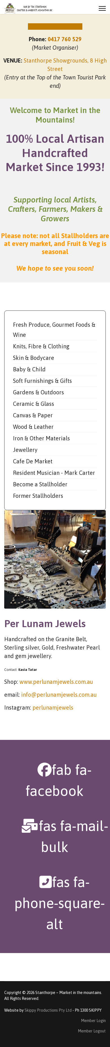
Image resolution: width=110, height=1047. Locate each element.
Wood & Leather (33, 427)
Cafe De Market (32, 461)
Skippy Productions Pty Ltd (48, 1010)
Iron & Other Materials (41, 438)
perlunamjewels (52, 707)
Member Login (93, 1020)
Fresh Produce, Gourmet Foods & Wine (54, 329)
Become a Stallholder (40, 484)
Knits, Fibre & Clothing (41, 346)
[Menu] (102, 8)
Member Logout (92, 1031)
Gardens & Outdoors (38, 392)
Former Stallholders (38, 496)
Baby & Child (29, 369)
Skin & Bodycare (33, 358)
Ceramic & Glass (33, 404)
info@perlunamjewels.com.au (59, 694)
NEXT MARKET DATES (55, 26)
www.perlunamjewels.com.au (56, 681)
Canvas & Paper (33, 415)
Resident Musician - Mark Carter (54, 473)
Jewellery (25, 450)
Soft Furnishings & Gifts (42, 381)
